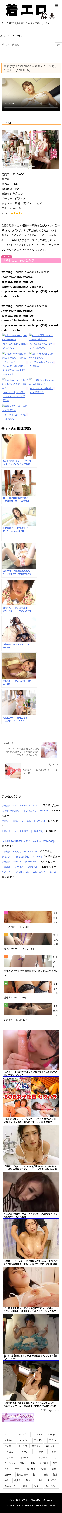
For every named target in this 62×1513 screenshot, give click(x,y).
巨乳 (6, 1468)
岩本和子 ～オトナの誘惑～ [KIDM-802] (22, 831)
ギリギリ (22, 1445)
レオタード (42, 1457)
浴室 (43, 1468)
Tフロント (37, 1434)
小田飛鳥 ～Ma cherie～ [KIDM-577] (21, 805)
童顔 (46, 1474)
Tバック (23, 1434)
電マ (36, 1486)
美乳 (55, 1474)
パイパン (23, 1451)
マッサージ (10, 1457)
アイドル (38, 1440)
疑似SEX (8, 1474)
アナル (52, 1440)
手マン (18, 1468)
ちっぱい (23, 1440)
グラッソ (20, 36)
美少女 (17, 1480)
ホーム (6, 36)
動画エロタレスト (50, 1410)
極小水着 (31, 1468)
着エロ (36, 1474)
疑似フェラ (22, 1474)
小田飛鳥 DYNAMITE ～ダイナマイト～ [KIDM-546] (28, 841)
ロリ (54, 1457)
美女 (6, 1480)
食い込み (50, 1486)
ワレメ (23, 1463)
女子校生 (44, 1463)
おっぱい (52, 1434)
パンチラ (38, 1451)
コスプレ (36, 1445)
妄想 (55, 1463)
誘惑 (40, 1480)
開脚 (25, 1486)
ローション (10, 1463)
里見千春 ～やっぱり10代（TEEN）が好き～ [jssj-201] (30, 871)
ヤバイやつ (26, 1457)
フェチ (52, 1451)
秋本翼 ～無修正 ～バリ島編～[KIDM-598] (23, 820)
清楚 (54, 1468)
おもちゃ (8, 1440)
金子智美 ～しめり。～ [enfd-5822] (20, 851)
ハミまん (8, 1451)
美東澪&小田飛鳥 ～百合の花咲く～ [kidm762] (26, 810)
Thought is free (48, 1505)
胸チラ (29, 1480)
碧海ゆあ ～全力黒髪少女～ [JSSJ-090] (22, 856)
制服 (33, 1463)
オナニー (8, 1445)
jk (13, 1434)
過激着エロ (10, 1486)
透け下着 (52, 1480)
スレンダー (51, 1445)
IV (5, 1434)
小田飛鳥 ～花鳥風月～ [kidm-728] (20, 866)
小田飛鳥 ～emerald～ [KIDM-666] (19, 861)
